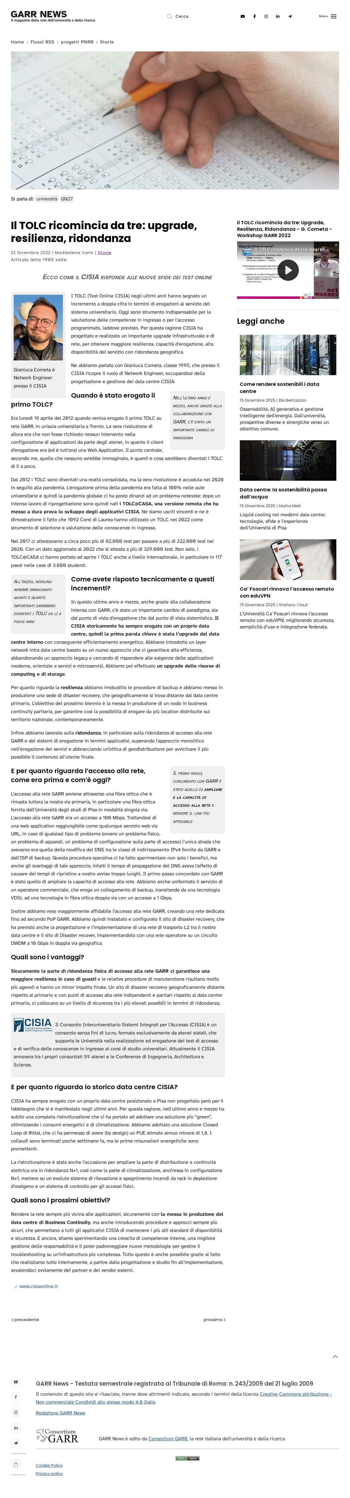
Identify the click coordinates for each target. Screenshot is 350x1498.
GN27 (67, 199)
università (46, 199)
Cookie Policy (49, 1465)
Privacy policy (49, 1473)
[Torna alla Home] (53, 16)
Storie (105, 252)
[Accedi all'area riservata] (16, 1464)
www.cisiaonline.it (38, 1286)
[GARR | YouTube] (243, 16)
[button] (327, 16)
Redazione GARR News (60, 1413)
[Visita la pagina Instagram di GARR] (16, 1412)
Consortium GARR (167, 1438)
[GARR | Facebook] (255, 16)
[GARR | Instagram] (266, 16)
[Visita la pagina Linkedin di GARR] (16, 1428)
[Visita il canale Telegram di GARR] (16, 1443)
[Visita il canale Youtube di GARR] (16, 1382)
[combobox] (188, 16)
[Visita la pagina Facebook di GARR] (16, 1397)
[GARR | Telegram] (290, 16)
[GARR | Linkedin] (278, 16)
